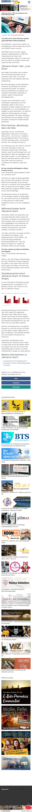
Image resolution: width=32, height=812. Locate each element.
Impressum (4, 789)
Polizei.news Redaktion (17, 35)
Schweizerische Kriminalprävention (15, 361)
